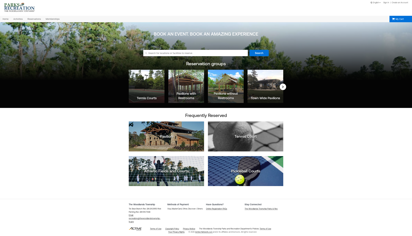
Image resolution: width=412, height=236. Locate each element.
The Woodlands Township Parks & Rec (261, 209)
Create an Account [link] (400, 2)
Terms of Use (265, 229)
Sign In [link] (386, 2)
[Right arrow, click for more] (283, 87)
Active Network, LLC (204, 232)
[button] (144, 218)
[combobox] (376, 2)
